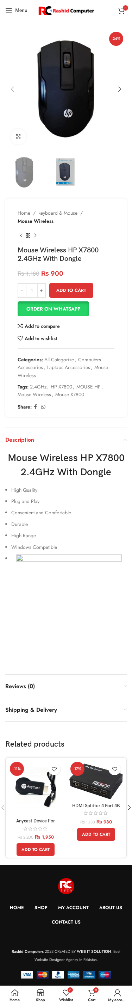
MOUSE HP (88, 386)
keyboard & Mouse (57, 212)
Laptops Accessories (68, 367)
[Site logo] (66, 9)
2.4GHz (38, 386)
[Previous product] (21, 235)
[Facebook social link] (35, 407)
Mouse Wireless (36, 221)
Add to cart (71, 290)
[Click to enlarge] (18, 137)
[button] (66, 308)
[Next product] (35, 235)
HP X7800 (61, 386)
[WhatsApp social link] (43, 407)
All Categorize (59, 359)
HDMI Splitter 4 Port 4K (96, 806)
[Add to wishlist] (54, 769)
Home (24, 212)
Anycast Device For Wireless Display (35, 824)
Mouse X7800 (69, 394)
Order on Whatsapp (53, 308)
